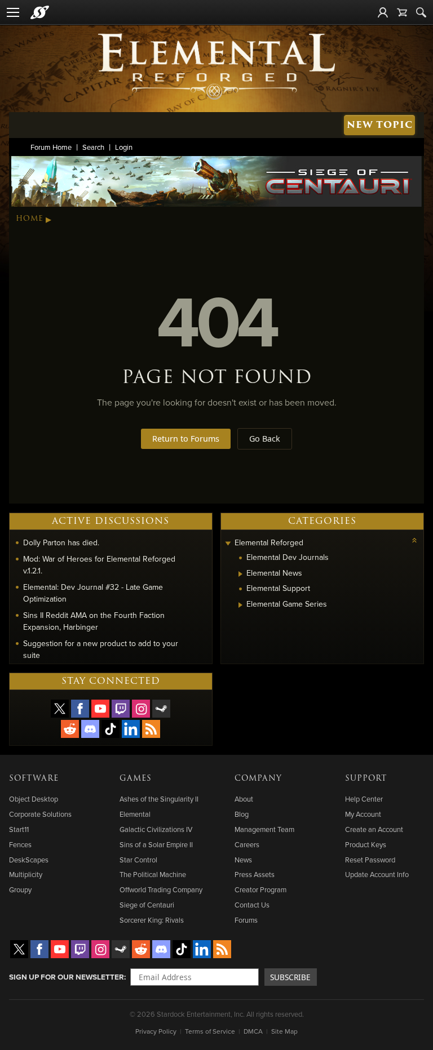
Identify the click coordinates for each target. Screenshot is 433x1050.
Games (136, 778)
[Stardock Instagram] (141, 708)
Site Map (284, 1031)
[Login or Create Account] (382, 12)
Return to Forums (185, 438)
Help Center (364, 799)
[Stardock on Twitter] (60, 708)
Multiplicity (25, 874)
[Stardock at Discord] (90, 729)
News (243, 860)
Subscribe (290, 977)
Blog (242, 814)
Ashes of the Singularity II (159, 799)
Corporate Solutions (40, 814)
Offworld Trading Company (161, 889)
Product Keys (365, 844)
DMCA (253, 1031)
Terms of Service (210, 1031)
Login (123, 147)
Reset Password (370, 860)
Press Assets (255, 874)
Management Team (264, 829)
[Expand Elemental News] (240, 574)
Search (93, 147)
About (244, 799)
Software (34, 778)
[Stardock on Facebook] (80, 708)
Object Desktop (33, 799)
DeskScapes (28, 860)
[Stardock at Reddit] (70, 729)
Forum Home (51, 147)
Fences (20, 844)
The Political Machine (153, 874)
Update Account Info (377, 874)
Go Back (264, 438)
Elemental (135, 814)
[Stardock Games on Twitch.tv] (121, 708)
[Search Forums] (421, 12)
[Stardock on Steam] (161, 708)
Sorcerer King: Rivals (152, 920)
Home (29, 218)
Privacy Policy (155, 1031)
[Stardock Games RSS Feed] (151, 729)
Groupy (20, 889)
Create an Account (374, 829)
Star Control (138, 860)
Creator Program (260, 889)
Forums (246, 920)
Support (366, 778)
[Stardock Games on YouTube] (100, 708)
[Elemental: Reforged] (216, 65)
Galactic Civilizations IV (156, 829)
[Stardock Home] (39, 12)
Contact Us (252, 905)
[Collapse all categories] (414, 540)
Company (258, 778)
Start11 (19, 829)
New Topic (380, 125)
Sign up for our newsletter (66, 976)
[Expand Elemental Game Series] (240, 605)
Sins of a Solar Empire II (156, 844)
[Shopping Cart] (402, 12)
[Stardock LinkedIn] (131, 729)
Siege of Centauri (147, 905)
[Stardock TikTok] (110, 729)
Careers (247, 844)
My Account (363, 814)
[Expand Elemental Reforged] (228, 544)
